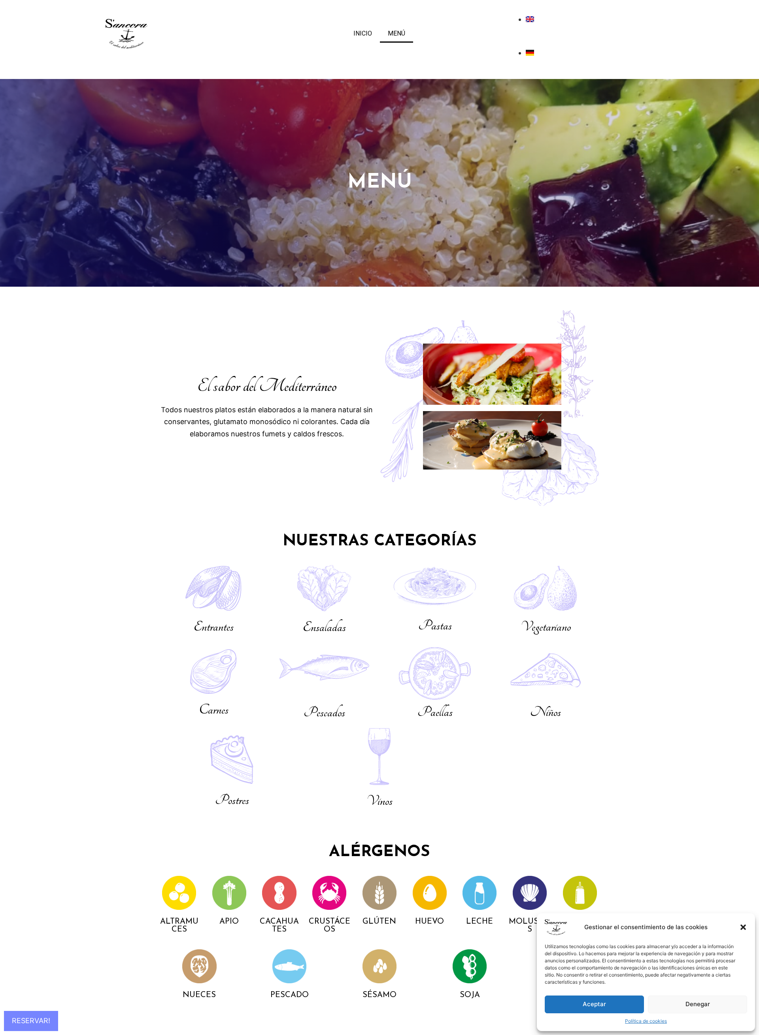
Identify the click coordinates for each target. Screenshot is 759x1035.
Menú (396, 33)
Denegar (697, 1004)
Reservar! (31, 1020)
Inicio (362, 33)
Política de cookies (646, 1021)
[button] (743, 927)
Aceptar (594, 1004)
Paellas (435, 712)
